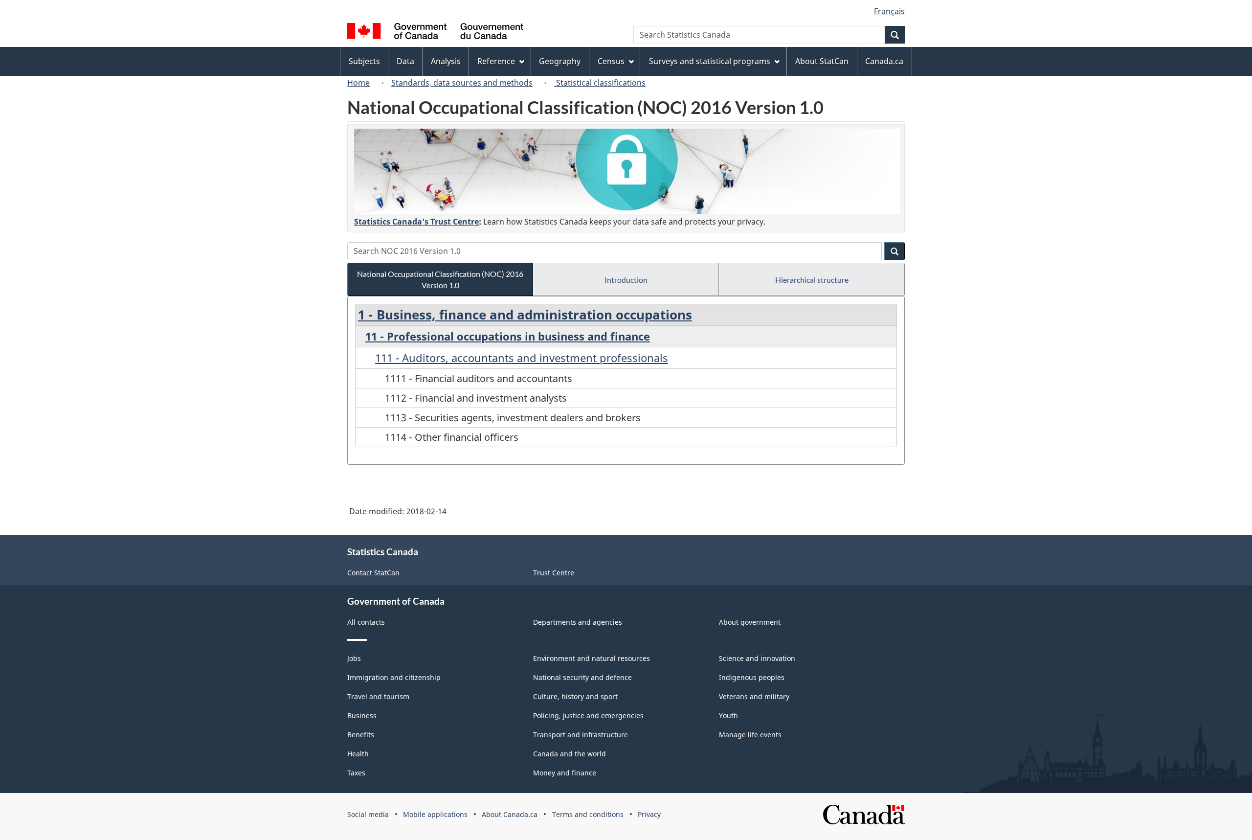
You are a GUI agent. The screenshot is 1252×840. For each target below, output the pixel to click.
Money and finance (564, 772)
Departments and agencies (577, 622)
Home (358, 82)
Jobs (354, 658)
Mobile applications (435, 814)
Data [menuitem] (405, 61)
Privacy (649, 814)
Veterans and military (754, 696)
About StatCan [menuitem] (822, 61)
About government (750, 622)
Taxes (356, 772)
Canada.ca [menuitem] (884, 61)
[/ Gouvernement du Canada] (435, 32)
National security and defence (582, 677)
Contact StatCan (373, 572)
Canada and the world (569, 753)
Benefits (360, 734)
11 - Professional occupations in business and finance (507, 336)
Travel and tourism (378, 696)
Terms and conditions (588, 814)
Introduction (626, 279)
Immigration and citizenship (394, 677)
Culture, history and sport (575, 696)
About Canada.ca (509, 814)
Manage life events (750, 734)
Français (889, 11)
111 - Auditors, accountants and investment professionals (521, 357)
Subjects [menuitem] (364, 61)
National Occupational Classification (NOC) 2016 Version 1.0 (440, 279)
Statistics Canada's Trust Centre (416, 221)
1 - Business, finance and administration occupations (525, 314)
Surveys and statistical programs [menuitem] (709, 61)
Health (358, 753)
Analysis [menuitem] (446, 61)
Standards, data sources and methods (462, 82)
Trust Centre (553, 572)
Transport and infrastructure (580, 734)
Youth (728, 715)
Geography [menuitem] (560, 61)
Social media (368, 814)
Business (362, 715)
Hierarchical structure (812, 279)
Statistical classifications (600, 82)
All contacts (366, 622)
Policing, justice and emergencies (588, 715)
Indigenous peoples (751, 677)
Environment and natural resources (591, 658)
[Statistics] (627, 171)
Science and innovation (757, 658)
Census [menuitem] (611, 61)
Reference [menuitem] (496, 61)
